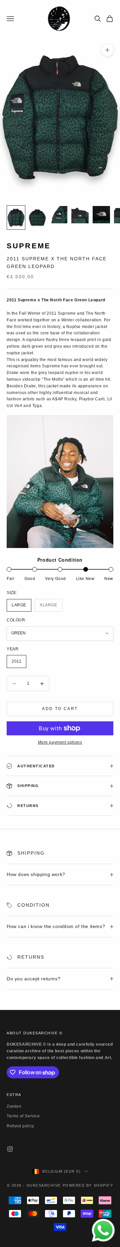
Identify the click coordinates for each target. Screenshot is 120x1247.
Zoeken (14, 1106)
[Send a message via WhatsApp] (103, 1230)
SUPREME (29, 246)
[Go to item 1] (16, 217)
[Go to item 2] (37, 217)
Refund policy (20, 1126)
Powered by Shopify (88, 1185)
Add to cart (60, 708)
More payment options (60, 742)
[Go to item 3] (58, 214)
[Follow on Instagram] (10, 1149)
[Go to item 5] (101, 214)
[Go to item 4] (80, 214)
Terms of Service (23, 1116)
